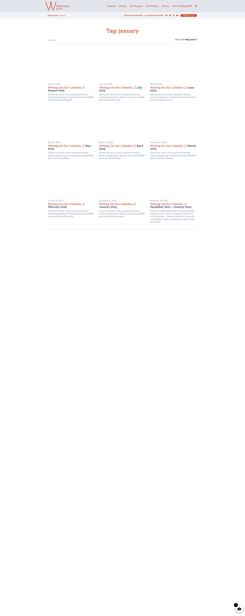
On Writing (152, 6)
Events (123, 6)
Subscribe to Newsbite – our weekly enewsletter (144, 15)
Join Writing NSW (182, 6)
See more (185, 39)
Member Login (188, 15)
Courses (111, 6)
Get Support (136, 6)
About (165, 6)
